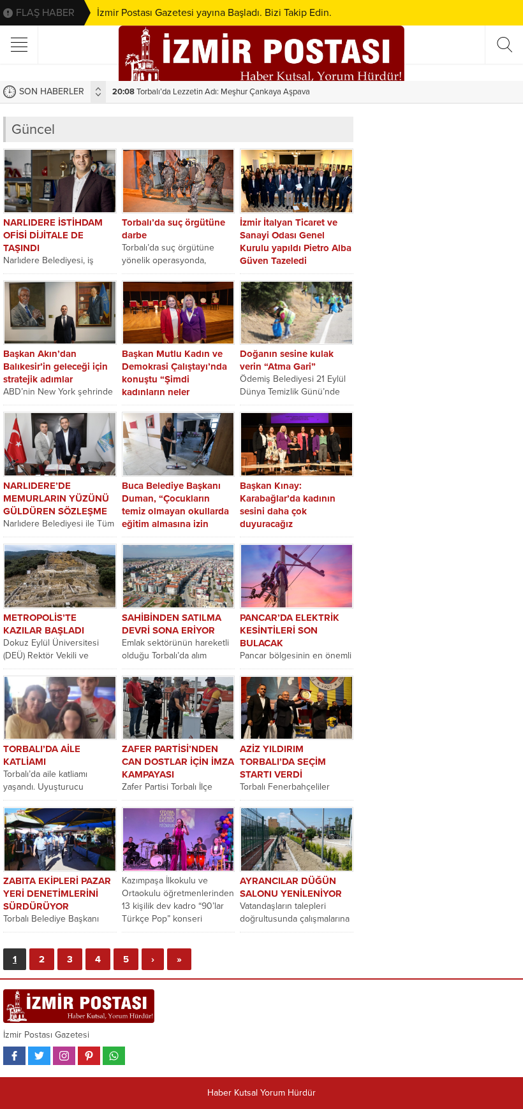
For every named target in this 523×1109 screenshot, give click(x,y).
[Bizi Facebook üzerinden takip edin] (14, 1056)
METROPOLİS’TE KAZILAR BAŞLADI (43, 624)
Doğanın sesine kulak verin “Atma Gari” (287, 360)
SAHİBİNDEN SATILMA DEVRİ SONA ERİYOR (171, 624)
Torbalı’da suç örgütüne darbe (173, 229)
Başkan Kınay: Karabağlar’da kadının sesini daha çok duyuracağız (287, 505)
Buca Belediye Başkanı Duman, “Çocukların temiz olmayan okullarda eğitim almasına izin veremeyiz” (175, 511)
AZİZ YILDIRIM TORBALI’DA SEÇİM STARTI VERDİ (283, 761)
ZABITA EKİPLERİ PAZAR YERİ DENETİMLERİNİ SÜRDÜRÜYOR (57, 893)
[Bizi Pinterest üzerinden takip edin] (89, 1056)
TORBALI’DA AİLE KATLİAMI (41, 755)
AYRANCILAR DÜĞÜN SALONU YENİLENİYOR (291, 887)
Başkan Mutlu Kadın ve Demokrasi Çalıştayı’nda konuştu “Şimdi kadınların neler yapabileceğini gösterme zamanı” (175, 385)
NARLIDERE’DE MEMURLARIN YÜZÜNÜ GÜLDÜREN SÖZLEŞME (56, 498)
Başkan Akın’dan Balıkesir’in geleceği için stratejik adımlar (55, 366)
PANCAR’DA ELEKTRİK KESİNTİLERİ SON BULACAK (289, 630)
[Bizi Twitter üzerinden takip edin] (39, 1056)
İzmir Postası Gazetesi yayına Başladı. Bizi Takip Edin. (214, 12)
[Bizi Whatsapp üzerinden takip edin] (114, 1056)
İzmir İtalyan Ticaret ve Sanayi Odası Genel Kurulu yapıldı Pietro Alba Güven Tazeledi (295, 241)
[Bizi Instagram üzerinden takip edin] (64, 1056)
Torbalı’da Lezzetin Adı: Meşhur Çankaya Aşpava (211, 92)
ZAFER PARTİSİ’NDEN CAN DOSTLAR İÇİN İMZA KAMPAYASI (178, 761)
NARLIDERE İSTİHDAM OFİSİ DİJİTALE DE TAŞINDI (53, 235)
